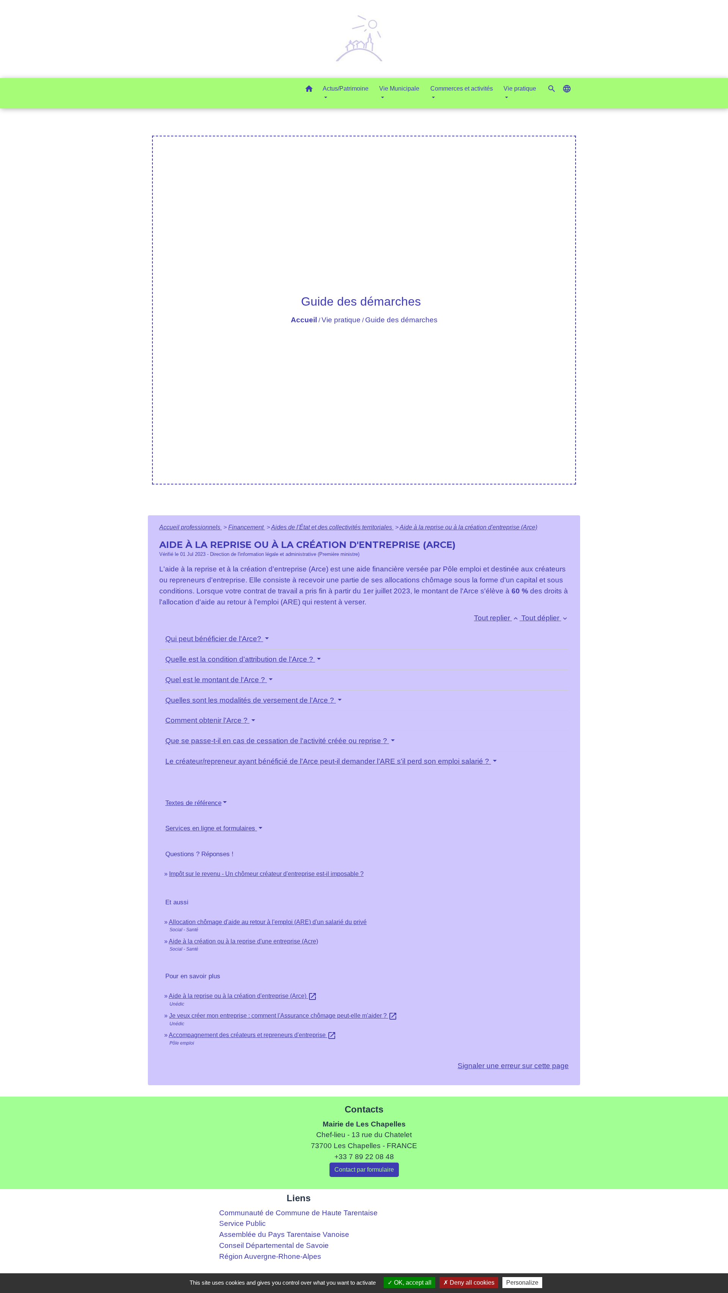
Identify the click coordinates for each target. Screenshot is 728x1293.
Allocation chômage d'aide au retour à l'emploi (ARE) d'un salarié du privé (268, 922)
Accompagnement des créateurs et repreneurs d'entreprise (252, 1035)
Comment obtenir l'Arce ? (207, 720)
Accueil (304, 320)
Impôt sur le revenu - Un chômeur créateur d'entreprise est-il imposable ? (266, 874)
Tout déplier (545, 618)
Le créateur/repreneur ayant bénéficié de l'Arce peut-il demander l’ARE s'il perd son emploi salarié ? (328, 761)
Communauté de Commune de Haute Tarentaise (298, 1213)
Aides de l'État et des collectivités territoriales (332, 527)
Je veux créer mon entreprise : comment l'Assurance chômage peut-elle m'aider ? (283, 1015)
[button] (309, 90)
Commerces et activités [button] (461, 88)
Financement (246, 527)
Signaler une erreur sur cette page (513, 1066)
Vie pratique (341, 320)
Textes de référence (193, 803)
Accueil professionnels (190, 527)
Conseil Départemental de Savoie (274, 1245)
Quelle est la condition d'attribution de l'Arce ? (240, 659)
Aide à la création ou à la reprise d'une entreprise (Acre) (243, 941)
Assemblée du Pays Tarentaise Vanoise (284, 1234)
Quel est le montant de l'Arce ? (216, 680)
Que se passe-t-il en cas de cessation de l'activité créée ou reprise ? (277, 741)
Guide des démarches (401, 320)
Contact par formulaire (364, 1169)
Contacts (364, 1109)
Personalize (522, 1282)
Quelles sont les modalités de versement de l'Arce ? (250, 700)
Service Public (242, 1223)
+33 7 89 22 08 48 (364, 1157)
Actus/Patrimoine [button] (346, 88)
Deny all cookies (471, 1282)
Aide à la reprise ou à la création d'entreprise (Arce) (468, 527)
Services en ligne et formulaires (211, 828)
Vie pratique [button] (520, 88)
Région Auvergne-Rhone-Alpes (270, 1256)
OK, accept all (411, 1282)
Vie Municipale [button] (399, 88)
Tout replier (496, 618)
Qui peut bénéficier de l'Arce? (214, 639)
